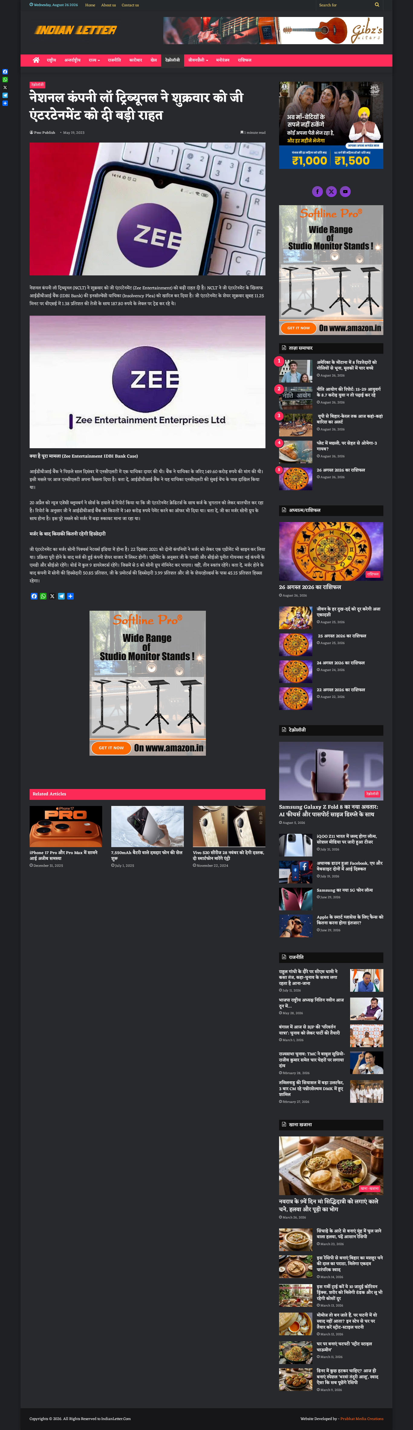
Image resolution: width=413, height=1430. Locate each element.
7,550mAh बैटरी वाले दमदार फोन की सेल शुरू (146, 856)
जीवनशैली (196, 60)
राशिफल (245, 60)
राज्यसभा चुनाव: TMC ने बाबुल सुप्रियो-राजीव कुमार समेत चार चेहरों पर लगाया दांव (312, 1060)
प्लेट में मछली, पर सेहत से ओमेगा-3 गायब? (347, 446)
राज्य (92, 60)
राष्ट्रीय (51, 60)
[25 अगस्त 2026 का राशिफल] (295, 644)
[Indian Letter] (75, 31)
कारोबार (135, 60)
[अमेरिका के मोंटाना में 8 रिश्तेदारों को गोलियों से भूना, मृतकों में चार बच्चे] (295, 371)
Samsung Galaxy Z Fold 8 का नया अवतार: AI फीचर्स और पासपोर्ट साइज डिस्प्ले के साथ (328, 811)
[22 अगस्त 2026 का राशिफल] (295, 698)
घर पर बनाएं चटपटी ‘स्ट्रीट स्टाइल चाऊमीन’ (344, 1347)
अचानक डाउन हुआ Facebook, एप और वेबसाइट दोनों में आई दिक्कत (349, 866)
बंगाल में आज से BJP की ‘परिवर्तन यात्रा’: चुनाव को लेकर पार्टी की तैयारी (309, 1030)
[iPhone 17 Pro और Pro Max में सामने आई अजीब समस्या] (66, 826)
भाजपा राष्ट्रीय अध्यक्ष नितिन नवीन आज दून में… (311, 1003)
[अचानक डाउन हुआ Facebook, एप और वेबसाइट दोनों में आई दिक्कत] (295, 872)
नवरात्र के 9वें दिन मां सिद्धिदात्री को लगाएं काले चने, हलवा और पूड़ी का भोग (328, 1205)
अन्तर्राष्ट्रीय (72, 60)
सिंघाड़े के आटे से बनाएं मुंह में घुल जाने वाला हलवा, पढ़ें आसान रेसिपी (349, 1234)
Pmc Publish (44, 133)
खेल (154, 60)
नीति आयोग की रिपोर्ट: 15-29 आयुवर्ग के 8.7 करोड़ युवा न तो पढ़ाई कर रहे (349, 392)
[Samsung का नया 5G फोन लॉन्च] (295, 899)
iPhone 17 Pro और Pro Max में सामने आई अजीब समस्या (63, 856)
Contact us (130, 5)
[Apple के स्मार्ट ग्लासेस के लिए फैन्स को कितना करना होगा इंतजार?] (295, 926)
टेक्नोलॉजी (172, 60)
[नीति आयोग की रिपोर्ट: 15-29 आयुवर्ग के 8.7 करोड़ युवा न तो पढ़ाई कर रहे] (295, 398)
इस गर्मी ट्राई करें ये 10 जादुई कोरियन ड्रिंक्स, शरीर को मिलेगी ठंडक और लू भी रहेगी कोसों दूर (349, 1293)
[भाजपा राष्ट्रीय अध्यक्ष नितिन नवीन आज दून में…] (366, 1009)
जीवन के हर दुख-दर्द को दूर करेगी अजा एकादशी (348, 612)
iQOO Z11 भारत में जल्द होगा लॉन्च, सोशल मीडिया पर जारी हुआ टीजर (347, 839)
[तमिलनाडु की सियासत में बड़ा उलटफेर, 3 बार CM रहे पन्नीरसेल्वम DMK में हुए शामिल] (366, 1091)
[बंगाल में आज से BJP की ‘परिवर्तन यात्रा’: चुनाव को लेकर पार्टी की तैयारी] (366, 1035)
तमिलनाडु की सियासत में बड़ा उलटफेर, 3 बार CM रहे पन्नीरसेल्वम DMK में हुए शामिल (311, 1089)
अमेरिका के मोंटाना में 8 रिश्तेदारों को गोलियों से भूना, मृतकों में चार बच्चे (347, 366)
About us (108, 5)
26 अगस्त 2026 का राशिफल (341, 470)
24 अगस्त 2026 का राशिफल (341, 663)
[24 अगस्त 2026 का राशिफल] (295, 671)
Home (90, 5)
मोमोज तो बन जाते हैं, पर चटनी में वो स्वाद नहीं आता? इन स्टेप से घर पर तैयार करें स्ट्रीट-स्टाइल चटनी (347, 1321)
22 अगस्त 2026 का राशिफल (341, 690)
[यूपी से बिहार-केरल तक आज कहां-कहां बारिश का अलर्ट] (295, 425)
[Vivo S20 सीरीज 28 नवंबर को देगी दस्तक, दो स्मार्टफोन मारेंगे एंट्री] (229, 826)
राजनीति (114, 60)
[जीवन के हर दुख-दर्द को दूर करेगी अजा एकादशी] (295, 618)
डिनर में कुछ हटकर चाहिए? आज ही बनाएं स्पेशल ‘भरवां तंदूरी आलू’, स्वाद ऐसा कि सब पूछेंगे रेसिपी (347, 1377)
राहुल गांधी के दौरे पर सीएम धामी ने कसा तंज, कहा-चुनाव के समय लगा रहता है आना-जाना (308, 978)
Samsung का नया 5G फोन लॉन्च (345, 890)
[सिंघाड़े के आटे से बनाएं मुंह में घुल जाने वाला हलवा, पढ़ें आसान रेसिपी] (295, 1239)
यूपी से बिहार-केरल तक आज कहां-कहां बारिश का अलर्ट (350, 419)
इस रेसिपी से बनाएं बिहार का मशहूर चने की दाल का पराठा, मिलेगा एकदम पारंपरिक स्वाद (350, 1264)
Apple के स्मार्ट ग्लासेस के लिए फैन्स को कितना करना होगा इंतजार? (350, 920)
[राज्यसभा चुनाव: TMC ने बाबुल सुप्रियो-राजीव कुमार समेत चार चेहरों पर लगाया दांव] (366, 1062)
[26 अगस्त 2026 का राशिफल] (295, 479)
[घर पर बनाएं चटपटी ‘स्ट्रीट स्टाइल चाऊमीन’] (295, 1352)
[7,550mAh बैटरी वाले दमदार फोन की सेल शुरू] (147, 826)
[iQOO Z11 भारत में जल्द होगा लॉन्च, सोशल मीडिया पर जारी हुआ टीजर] (295, 845)
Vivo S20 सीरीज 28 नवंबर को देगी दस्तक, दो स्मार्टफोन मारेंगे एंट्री (228, 856)
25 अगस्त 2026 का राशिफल (341, 636)
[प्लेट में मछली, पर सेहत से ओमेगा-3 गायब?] (295, 452)
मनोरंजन (222, 60)
